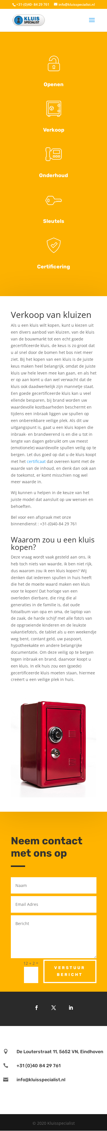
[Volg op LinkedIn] (70, 1007)
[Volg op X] (53, 1007)
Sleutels (53, 221)
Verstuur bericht (69, 971)
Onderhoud (53, 175)
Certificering (53, 267)
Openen (54, 84)
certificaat (36, 461)
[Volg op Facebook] (36, 1007)
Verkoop (53, 130)
